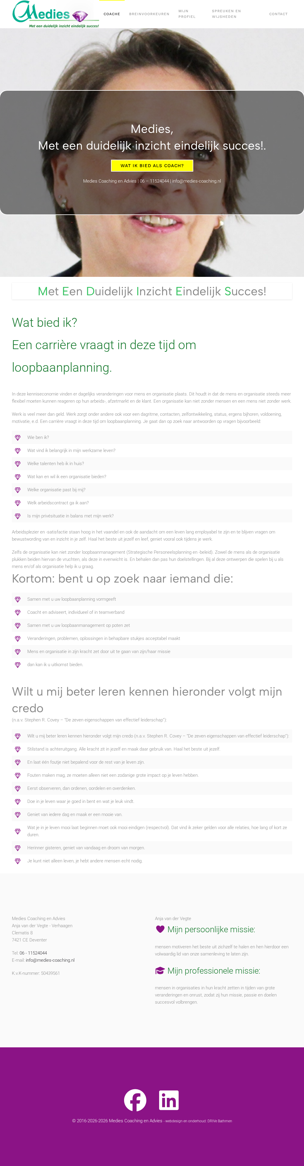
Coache (112, 14)
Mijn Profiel (187, 14)
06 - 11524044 (33, 953)
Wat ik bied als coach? (152, 165)
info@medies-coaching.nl (196, 181)
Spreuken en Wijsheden (226, 14)
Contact (278, 14)
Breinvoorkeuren (149, 14)
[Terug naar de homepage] (55, 14)
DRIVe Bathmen (220, 1121)
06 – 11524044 (154, 181)
